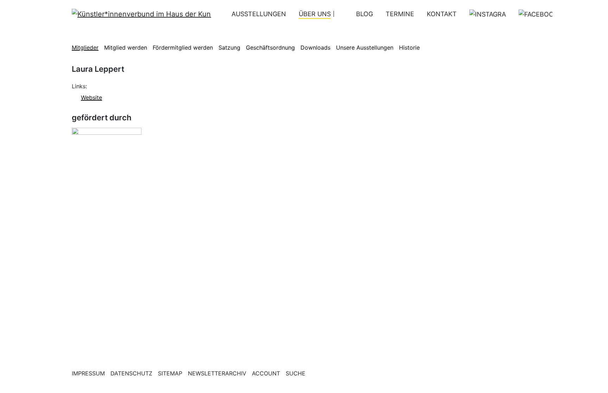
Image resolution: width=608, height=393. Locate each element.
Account (266, 373)
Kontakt (442, 14)
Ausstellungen (259, 14)
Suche (295, 373)
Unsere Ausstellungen (364, 47)
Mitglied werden (125, 47)
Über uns (315, 14)
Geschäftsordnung (270, 47)
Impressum (88, 373)
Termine (400, 14)
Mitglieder (85, 47)
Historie (409, 47)
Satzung (229, 47)
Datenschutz (131, 373)
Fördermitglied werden (183, 47)
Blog (364, 14)
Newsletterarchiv (217, 373)
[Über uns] (338, 14)
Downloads (315, 47)
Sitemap (170, 373)
